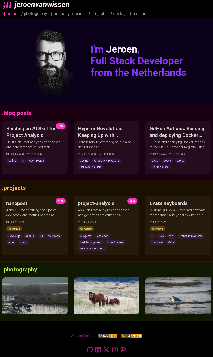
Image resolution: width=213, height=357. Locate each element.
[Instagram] (115, 350)
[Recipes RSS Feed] (131, 336)
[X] (106, 350)
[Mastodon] (123, 350)
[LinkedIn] (98, 350)
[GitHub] (90, 350)
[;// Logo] (7, 5)
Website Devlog (82, 336)
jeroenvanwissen (42, 4)
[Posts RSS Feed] (107, 336)
